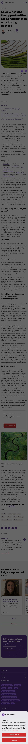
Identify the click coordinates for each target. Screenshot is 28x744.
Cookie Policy (15, 730)
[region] (14, 727)
